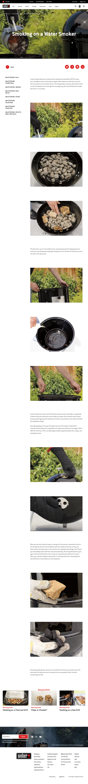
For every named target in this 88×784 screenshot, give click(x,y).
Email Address (6, 736)
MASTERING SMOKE (13, 87)
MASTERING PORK (13, 97)
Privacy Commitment (39, 759)
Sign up (23, 736)
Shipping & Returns (39, 770)
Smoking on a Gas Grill (70, 710)
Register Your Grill (51, 759)
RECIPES (31, 1)
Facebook (32, 737)
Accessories (78, 762)
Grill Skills (7, 14)
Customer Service (51, 756)
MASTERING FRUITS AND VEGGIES (13, 113)
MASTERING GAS (12, 77)
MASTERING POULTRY (10, 107)
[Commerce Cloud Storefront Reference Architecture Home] (6, 6)
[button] (15, 6)
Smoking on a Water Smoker (32, 14)
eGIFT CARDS (49, 1)
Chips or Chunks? (39, 710)
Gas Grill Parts (64, 756)
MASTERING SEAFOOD (10, 101)
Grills (76, 759)
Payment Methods (38, 767)
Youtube (40, 737)
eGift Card (77, 756)
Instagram (36, 737)
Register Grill (82, 1)
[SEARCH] (76, 6)
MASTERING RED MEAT (12, 92)
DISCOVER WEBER (40, 1)
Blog (76, 767)
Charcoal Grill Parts (65, 759)
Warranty (49, 762)
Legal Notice (37, 764)
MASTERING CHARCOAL (10, 82)
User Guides (50, 764)
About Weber (37, 756)
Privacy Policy (37, 762)
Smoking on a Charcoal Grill (15, 710)
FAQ (48, 767)
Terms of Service (10, 742)
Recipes (77, 764)
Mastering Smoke (17, 14)
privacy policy (80, 745)
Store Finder (74, 1)
